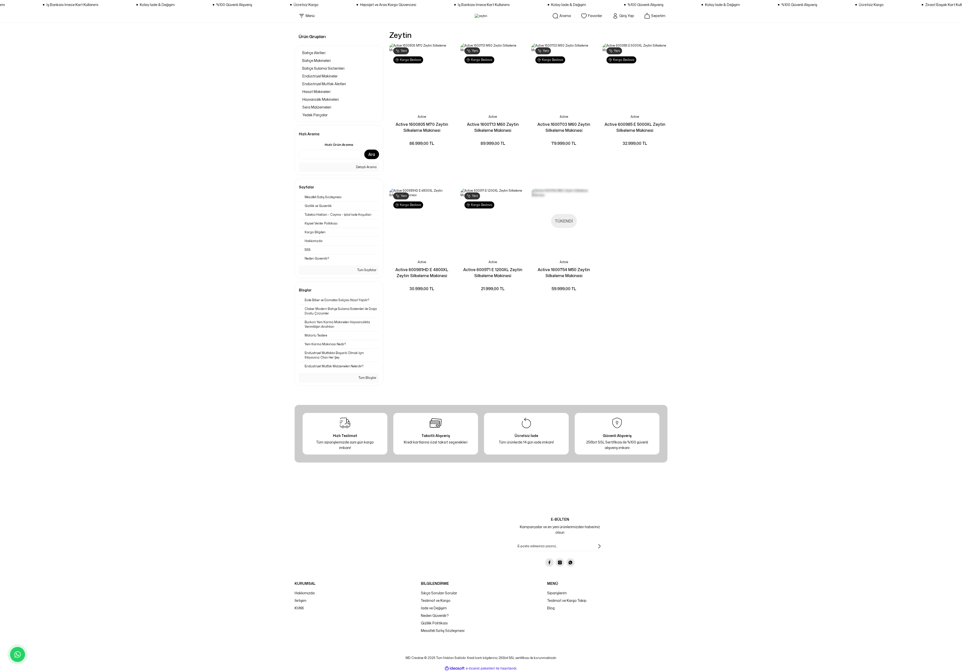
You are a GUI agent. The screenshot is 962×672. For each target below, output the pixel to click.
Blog (551, 608)
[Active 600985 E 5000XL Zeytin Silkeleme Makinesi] (635, 75)
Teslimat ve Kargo (435, 600)
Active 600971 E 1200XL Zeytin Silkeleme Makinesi (492, 272)
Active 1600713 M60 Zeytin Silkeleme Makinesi (493, 127)
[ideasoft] (455, 668)
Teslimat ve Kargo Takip (566, 600)
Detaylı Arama (366, 167)
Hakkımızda (305, 593)
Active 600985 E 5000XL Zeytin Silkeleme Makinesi (635, 127)
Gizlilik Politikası (434, 623)
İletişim (300, 600)
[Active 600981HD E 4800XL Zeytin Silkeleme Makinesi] (421, 221)
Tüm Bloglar (367, 378)
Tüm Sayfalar (366, 270)
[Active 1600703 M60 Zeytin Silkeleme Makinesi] (563, 75)
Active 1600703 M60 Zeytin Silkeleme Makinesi (563, 127)
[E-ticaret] (480, 668)
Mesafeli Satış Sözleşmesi (442, 630)
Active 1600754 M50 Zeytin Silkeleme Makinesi (564, 272)
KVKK (299, 608)
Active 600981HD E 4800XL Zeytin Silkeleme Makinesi (421, 272)
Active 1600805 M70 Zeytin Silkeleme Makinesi (422, 127)
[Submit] (599, 546)
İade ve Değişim (434, 608)
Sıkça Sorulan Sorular (439, 593)
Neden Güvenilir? (435, 615)
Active (422, 117)
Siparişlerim (557, 593)
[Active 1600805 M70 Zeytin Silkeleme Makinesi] (421, 75)
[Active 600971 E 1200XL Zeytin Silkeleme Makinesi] (493, 221)
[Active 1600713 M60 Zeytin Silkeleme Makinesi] (493, 75)
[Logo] (481, 16)
